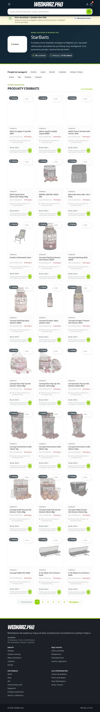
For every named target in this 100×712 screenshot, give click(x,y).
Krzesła (11, 77)
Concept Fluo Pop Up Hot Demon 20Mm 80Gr (78, 384)
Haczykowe (62, 72)
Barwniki (52, 72)
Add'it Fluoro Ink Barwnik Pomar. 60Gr (79, 132)
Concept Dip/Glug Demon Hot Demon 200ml (49, 258)
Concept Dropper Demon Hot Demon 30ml (78, 321)
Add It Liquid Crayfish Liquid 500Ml (48, 132)
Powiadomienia (57, 658)
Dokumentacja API (15, 685)
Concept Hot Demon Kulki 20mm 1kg (50, 447)
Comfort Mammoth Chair (20, 257)
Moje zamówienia (14, 658)
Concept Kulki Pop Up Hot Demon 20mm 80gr (49, 510)
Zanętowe (28, 77)
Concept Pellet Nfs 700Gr (20, 573)
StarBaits (13, 128)
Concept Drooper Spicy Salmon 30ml (48, 321)
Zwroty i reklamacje (15, 695)
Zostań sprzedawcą (59, 674)
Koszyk (10, 665)
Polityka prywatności (16, 692)
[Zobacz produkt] (30, 150)
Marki (10, 674)
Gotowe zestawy (14, 654)
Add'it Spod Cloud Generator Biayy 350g (19, 195)
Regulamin (12, 688)
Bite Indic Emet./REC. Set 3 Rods (79, 195)
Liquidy (42, 72)
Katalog (11, 650)
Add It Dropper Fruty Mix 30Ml (20, 132)
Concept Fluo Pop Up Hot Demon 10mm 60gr (20, 384)
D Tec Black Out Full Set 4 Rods (78, 574)
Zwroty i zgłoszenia (59, 661)
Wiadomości (56, 654)
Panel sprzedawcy (58, 677)
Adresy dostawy (57, 650)
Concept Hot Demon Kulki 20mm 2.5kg (79, 447)
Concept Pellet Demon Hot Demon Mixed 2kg (77, 510)
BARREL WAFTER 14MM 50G (48, 195)
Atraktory (33, 72)
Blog (9, 677)
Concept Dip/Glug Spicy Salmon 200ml (19, 321)
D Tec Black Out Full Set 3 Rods (49, 574)
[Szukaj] (89, 11)
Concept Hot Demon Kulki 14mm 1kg (21, 447)
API (9, 681)
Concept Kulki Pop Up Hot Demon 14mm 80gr (20, 510)
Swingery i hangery (76, 72)
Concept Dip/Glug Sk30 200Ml (77, 258)
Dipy (19, 77)
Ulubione (11, 661)
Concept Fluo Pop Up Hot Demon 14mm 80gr (49, 384)
